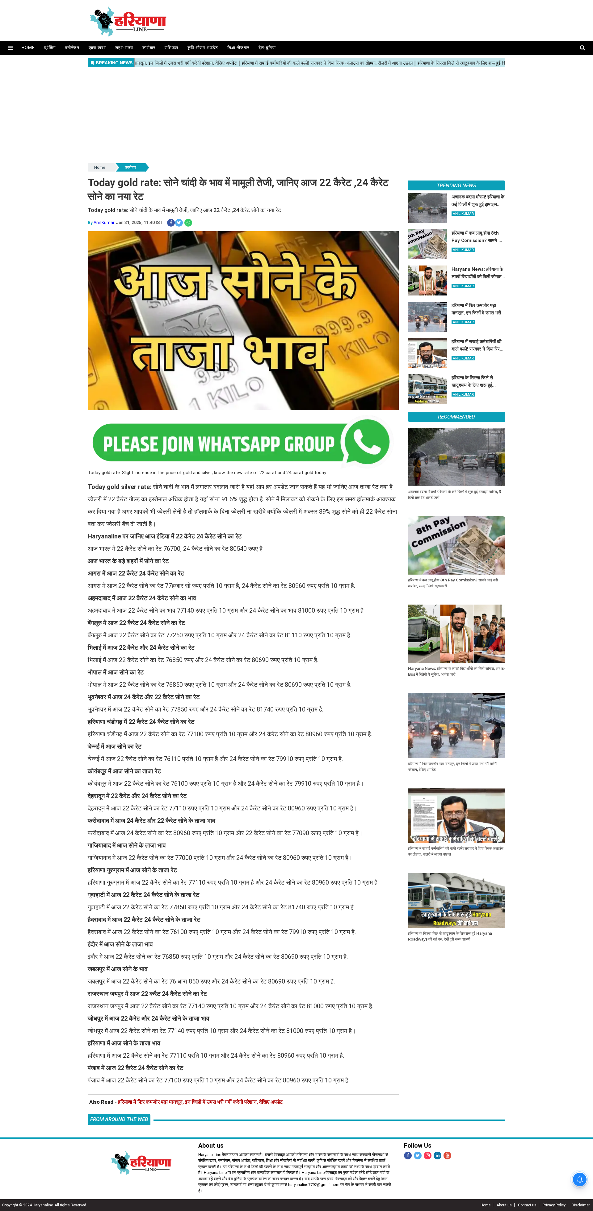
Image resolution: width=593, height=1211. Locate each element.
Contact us (527, 1205)
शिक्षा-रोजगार (238, 47)
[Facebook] (408, 1155)
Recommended (456, 417)
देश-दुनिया (267, 47)
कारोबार (148, 47)
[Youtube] (447, 1155)
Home (28, 47)
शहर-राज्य (124, 47)
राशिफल (171, 47)
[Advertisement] (296, 115)
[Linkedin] (437, 1155)
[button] (10, 48)
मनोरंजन (72, 47)
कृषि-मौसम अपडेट (202, 47)
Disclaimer (581, 1205)
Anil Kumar (104, 222)
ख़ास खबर (97, 47)
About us (504, 1205)
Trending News (456, 185)
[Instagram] (427, 1155)
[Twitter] (418, 1155)
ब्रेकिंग (50, 47)
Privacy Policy (554, 1205)
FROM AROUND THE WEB (119, 1119)
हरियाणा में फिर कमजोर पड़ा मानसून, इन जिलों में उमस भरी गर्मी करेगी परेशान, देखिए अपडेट (200, 1102)
